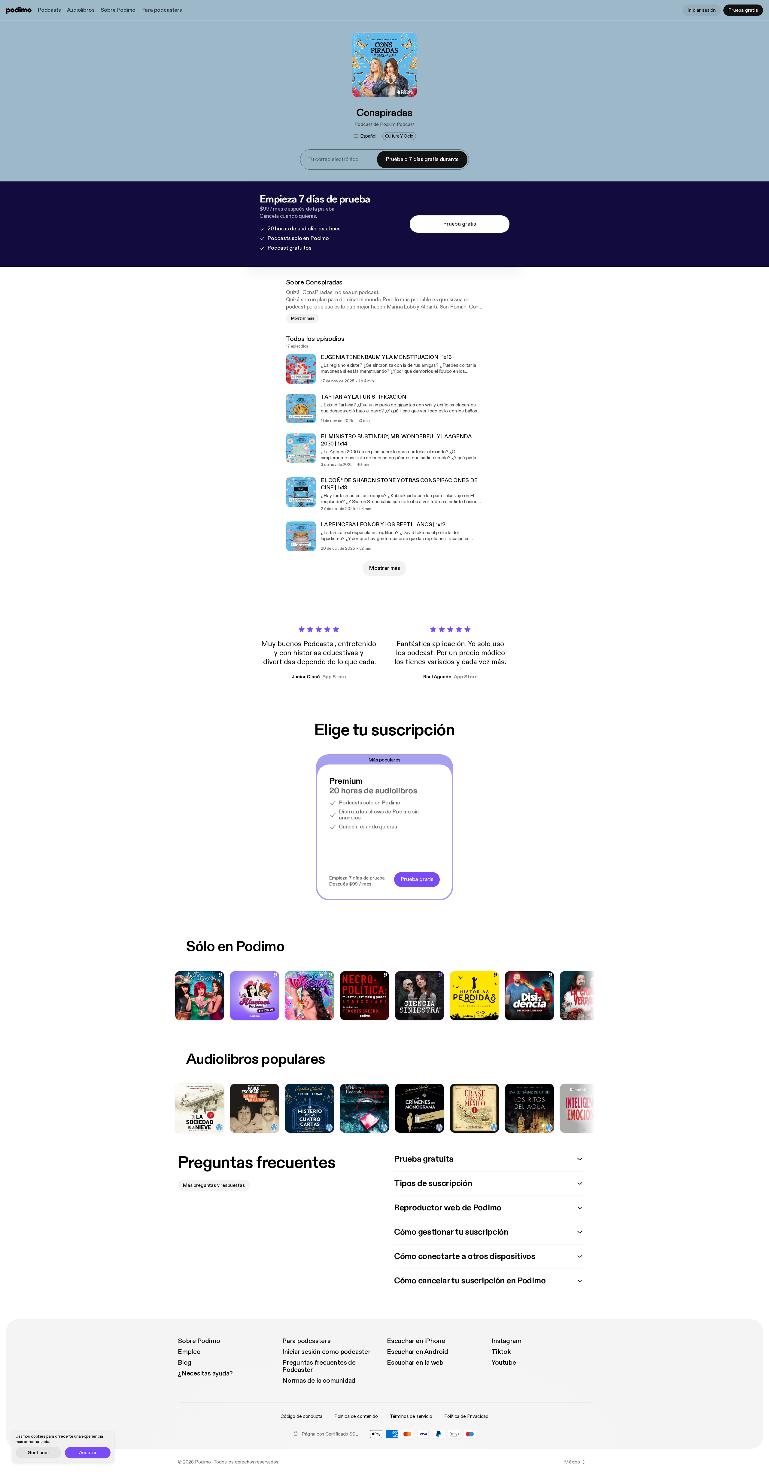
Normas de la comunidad (318, 1380)
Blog (184, 1362)
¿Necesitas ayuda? (205, 1373)
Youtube (503, 1362)
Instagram (506, 1341)
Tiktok (501, 1352)
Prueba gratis (743, 10)
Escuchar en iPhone (416, 1341)
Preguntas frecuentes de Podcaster (319, 1366)
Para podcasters (161, 10)
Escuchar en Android (417, 1352)
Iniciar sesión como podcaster (326, 1352)
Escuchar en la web (415, 1362)
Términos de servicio (411, 1416)
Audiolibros (81, 10)
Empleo (189, 1352)
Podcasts (49, 10)
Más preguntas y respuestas (214, 1185)
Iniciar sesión (702, 10)
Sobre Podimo (118, 10)
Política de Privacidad (466, 1416)
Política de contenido (356, 1416)
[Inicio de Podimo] (19, 10)
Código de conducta (301, 1416)
